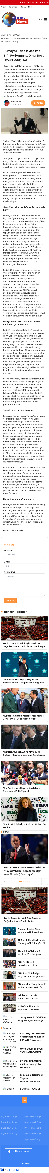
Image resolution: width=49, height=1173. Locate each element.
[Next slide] (44, 881)
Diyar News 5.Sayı (32, 1139)
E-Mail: (7, 561)
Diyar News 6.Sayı (32, 1133)
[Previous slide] (4, 881)
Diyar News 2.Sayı (9, 1122)
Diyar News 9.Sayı (32, 1116)
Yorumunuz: (10, 572)
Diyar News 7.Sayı (32, 1128)
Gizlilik (3, 7)
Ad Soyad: (8, 550)
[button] (20, 881)
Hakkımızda (14, 7)
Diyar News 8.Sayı (32, 1122)
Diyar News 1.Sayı (9, 1116)
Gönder (10, 600)
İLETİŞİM (31, 7)
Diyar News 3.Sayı (9, 1128)
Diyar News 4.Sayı (9, 1133)
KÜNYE (23, 7)
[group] (24, 856)
